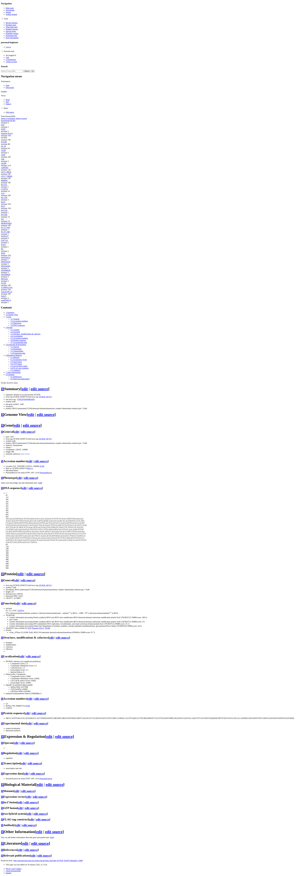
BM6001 (4, 180)
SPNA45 (4, 279)
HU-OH (4, 198)
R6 (2, 249)
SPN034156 (5, 262)
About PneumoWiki (13, 871)
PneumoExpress (46, 779)
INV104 (4, 210)
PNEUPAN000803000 (26, 399)
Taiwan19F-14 (6, 292)
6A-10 (3, 146)
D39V (3, 129)
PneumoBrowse (46, 473)
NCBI (42, 466)
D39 (2, 125)
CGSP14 (4, 189)
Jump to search (21, 118)
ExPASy (21, 611)
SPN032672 (5, 258)
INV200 (4, 215)
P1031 (3, 245)
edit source (39, 389)
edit (25, 389)
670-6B (4, 142)
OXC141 (4, 240)
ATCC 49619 (6, 172)
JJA (2, 219)
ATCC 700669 (6, 176)
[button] (2, 18)
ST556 (3, 283)
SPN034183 (5, 266)
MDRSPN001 (6, 223)
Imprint (8, 873)
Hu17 (3, 206)
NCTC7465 (5, 228)
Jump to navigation (8, 118)
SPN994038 (5, 270)
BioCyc (30, 468)
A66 (2, 159)
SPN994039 (5, 275)
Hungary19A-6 (7, 133)
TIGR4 (12, 121)
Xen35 (3, 296)
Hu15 (3, 202)
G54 (2, 193)
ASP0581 (4, 168)
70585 (3, 151)
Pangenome (5, 121)
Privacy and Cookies (13, 869)
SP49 (3, 253)
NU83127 (5, 236)
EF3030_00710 (45, 397)
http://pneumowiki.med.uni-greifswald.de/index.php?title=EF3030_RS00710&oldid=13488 (48, 861)
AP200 (3, 163)
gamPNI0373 (6, 300)
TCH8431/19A (7, 287)
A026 (3, 155)
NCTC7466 (5, 232)
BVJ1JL (4, 185)
